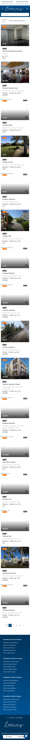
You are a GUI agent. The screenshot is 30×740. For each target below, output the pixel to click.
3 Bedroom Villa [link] (6, 236)
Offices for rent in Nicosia (9, 707)
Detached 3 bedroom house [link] (10, 88)
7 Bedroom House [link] (7, 125)
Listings (10, 736)
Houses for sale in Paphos (9, 683)
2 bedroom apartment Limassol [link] (11, 384)
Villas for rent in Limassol (9, 704)
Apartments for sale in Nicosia (10, 642)
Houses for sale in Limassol (10, 664)
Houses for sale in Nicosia (9, 645)
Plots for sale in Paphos (9, 690)
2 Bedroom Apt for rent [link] (9, 573)
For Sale (25, 63)
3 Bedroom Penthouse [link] (8, 273)
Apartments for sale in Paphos (10, 680)
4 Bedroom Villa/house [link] (8, 199)
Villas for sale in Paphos (9, 685)
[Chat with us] (26, 736)
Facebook (11, 717)
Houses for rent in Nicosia (9, 702)
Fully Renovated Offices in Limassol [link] (12, 51)
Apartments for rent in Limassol (11, 699)
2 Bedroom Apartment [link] (8, 310)
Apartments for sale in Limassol (11, 661)
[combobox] (20, 20)
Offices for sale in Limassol (10, 669)
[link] (15, 35)
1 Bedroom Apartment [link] (8, 347)
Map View (21, 736)
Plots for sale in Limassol (9, 671)
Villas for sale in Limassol (9, 666)
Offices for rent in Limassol (10, 709)
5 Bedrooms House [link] (7, 162)
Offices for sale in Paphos (9, 688)
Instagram (20, 717)
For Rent (25, 26)
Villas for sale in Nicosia (9, 647)
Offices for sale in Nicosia (9, 650)
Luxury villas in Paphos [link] (8, 462)
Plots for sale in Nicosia (9, 653)
